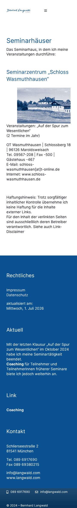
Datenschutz (17, 295)
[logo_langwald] (21, 10)
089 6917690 (25, 459)
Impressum (15, 290)
